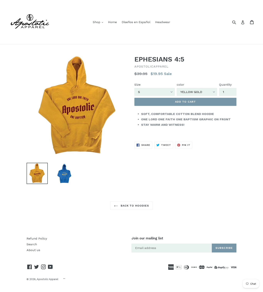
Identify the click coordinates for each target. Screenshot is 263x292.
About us (33, 250)
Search (32, 244)
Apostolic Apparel (47, 279)
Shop (97, 22)
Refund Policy (37, 238)
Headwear (162, 22)
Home (112, 22)
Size (137, 84)
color (180, 84)
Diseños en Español (136, 22)
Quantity (225, 84)
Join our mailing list (147, 238)
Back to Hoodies (134, 205)
